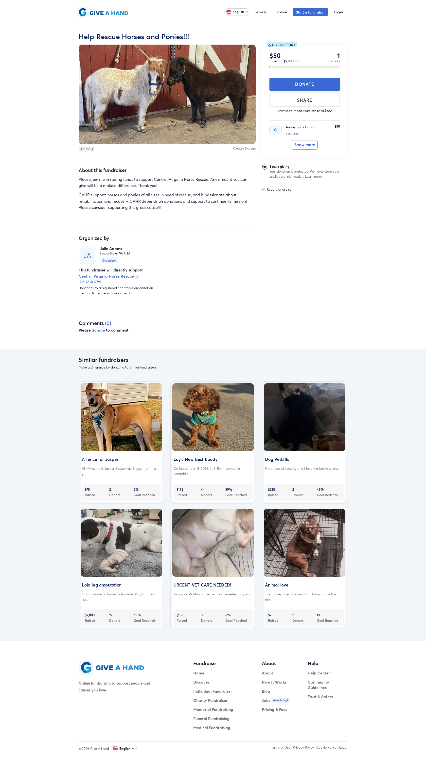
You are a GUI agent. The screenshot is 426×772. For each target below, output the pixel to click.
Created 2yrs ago (244, 148)
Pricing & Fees (274, 709)
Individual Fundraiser (212, 691)
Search (260, 12)
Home (198, 672)
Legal (343, 747)
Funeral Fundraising (211, 718)
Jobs (266, 700)
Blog (266, 691)
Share (304, 100)
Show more (304, 144)
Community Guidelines (318, 684)
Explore (281, 12)
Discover (201, 682)
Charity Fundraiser (210, 700)
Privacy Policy (303, 747)
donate (98, 330)
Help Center (319, 672)
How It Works (274, 682)
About (267, 672)
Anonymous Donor (300, 127)
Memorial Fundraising (213, 709)
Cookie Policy (326, 747)
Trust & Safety (320, 696)
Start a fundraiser (310, 12)
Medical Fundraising (211, 727)
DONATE (304, 84)
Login (338, 12)
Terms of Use (280, 747)
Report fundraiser (279, 189)
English (238, 12)
